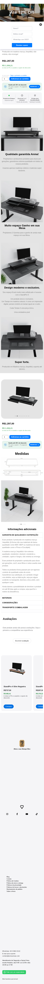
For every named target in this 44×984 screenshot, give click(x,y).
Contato (9, 879)
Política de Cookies (13, 881)
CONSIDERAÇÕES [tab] (10, 603)
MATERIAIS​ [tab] (7, 598)
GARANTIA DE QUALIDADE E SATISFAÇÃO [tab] (20, 535)
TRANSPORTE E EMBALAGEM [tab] (15, 607)
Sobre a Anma (11, 891)
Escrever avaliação (22, 641)
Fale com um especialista (15, 972)
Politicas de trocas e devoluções (17, 887)
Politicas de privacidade (14, 885)
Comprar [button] (9, 706)
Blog (8, 877)
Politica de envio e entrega (15, 883)
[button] (3, 501)
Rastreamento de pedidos (14, 889)
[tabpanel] (22, 566)
